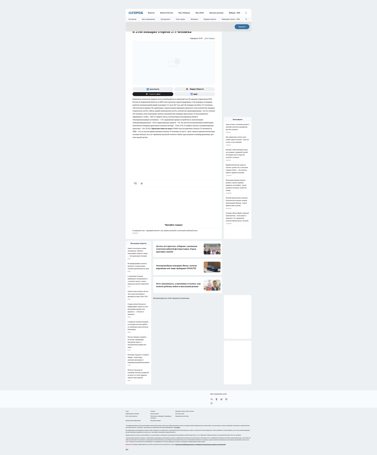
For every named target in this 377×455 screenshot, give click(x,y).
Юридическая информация (133, 420)
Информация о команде (132, 413)
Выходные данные (156, 420)
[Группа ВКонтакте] (153, 89)
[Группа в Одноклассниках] (216, 399)
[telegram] (142, 183)
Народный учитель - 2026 (231, 19)
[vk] (135, 183)
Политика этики (179, 413)
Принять (242, 27)
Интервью (194, 19)
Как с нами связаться (131, 416)
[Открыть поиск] (246, 13)
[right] (249, 19)
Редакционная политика (182, 416)
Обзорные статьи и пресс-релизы (184, 411)
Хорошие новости (210, 19)
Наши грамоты (155, 413)
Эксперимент (165, 19)
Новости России (166, 13)
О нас (127, 411)
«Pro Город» (210, 38)
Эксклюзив (132, 19)
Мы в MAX (200, 13)
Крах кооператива (148, 19)
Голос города (180, 19)
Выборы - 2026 (234, 13)
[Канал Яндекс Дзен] (153, 94)
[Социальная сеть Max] (194, 94)
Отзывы (153, 411)
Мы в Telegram (184, 13)
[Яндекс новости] (194, 89)
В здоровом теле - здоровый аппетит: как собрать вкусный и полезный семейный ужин (165, 232)
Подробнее (177, 427)
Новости (151, 13)
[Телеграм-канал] (221, 399)
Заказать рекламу (216, 13)
